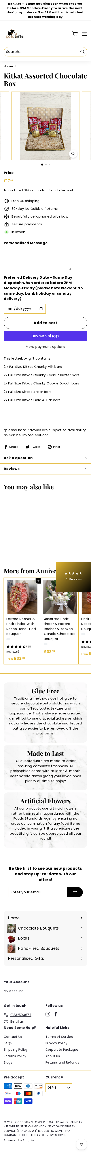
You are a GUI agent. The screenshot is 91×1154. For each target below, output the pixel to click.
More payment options (45, 346)
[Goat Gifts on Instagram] (48, 1014)
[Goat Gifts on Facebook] (55, 1014)
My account (13, 991)
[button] (22, 649)
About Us (53, 1056)
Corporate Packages (62, 1049)
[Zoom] (73, 154)
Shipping (31, 190)
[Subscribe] (75, 892)
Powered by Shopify (19, 1140)
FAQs (8, 1043)
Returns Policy (15, 1056)
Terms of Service (59, 1036)
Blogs (8, 1062)
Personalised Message (26, 243)
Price (8, 172)
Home (8, 66)
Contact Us (13, 1036)
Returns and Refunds (62, 1062)
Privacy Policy (56, 1043)
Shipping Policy (16, 1049)
